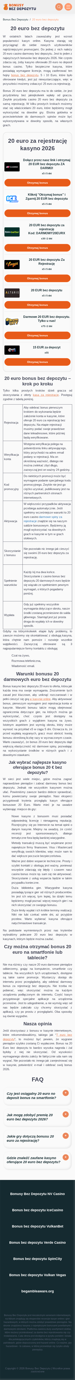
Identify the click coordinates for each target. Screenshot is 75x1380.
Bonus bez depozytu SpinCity (37, 1259)
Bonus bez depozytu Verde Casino (37, 1242)
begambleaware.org (37, 1291)
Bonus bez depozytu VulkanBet (37, 1226)
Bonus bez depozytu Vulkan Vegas (37, 1275)
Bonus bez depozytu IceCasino (37, 1210)
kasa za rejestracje (46, 394)
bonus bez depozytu (24, 75)
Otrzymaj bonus (37, 182)
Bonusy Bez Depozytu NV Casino (37, 1194)
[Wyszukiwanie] (59, 7)
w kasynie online (40, 699)
